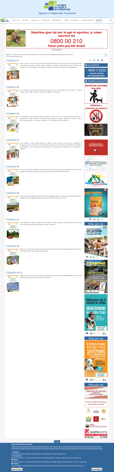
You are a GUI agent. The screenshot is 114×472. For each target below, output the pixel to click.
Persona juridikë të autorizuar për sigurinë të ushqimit (96, 403)
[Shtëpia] (5, 20)
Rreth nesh (16, 20)
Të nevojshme (17, 456)
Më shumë (99, 449)
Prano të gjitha (96, 469)
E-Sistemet (75, 20)
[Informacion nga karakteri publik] (96, 147)
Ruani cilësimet (17, 469)
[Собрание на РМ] (96, 411)
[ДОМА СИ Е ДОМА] (96, 178)
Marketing (16, 452)
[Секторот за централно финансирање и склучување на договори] (96, 425)
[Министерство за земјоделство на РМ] (103, 411)
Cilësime (15, 460)
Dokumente (46, 20)
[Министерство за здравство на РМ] (88, 411)
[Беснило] (96, 276)
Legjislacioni (35, 20)
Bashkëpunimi (57, 20)
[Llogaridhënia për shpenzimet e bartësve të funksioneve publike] (96, 392)
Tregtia (66, 20)
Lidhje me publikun (87, 20)
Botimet (99, 20)
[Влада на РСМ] (96, 419)
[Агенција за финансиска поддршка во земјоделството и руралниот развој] (88, 419)
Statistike (16, 464)
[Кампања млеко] (96, 242)
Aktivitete (25, 20)
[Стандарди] (96, 433)
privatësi (57, 442)
